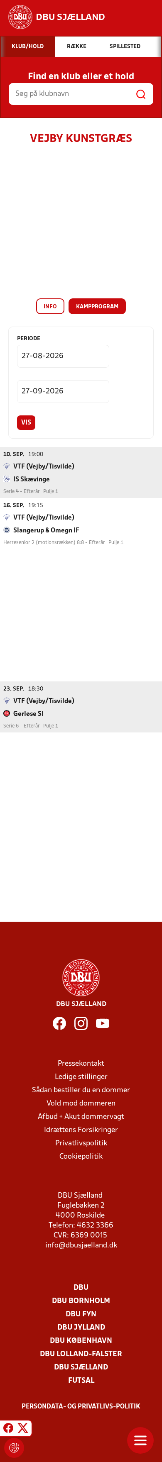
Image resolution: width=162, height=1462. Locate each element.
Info (50, 307)
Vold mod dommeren (81, 1103)
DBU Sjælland (81, 1367)
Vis (26, 423)
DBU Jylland (81, 1327)
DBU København (81, 1341)
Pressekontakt (81, 1063)
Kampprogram (97, 307)
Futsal (81, 1380)
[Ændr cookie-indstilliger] (14, 1448)
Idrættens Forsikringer (81, 1130)
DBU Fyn (81, 1314)
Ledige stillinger (81, 1077)
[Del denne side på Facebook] (8, 1429)
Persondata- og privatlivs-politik (81, 1407)
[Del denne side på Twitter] (22, 1429)
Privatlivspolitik (81, 1143)
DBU (81, 1287)
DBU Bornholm (81, 1301)
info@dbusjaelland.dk (81, 1245)
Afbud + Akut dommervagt (81, 1116)
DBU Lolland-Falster (81, 1354)
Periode (28, 339)
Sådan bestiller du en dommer (81, 1090)
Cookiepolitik (81, 1156)
